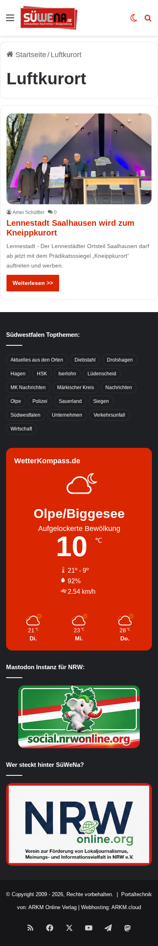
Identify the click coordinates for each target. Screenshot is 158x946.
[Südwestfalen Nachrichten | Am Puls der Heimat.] (49, 18)
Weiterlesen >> (33, 283)
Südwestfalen (26, 415)
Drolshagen (120, 360)
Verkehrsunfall (109, 415)
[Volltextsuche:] (148, 21)
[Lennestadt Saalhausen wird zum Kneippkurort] (78, 158)
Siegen (101, 401)
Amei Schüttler (29, 212)
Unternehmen (67, 415)
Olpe (16, 401)
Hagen (18, 374)
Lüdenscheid (102, 374)
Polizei (39, 401)
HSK (42, 374)
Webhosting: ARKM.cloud (111, 907)
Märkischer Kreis (75, 387)
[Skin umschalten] (134, 21)
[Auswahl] (10, 21)
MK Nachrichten (28, 387)
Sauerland (70, 401)
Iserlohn (67, 374)
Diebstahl (85, 360)
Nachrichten (118, 387)
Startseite (29, 55)
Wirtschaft (21, 429)
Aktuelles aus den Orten (37, 360)
